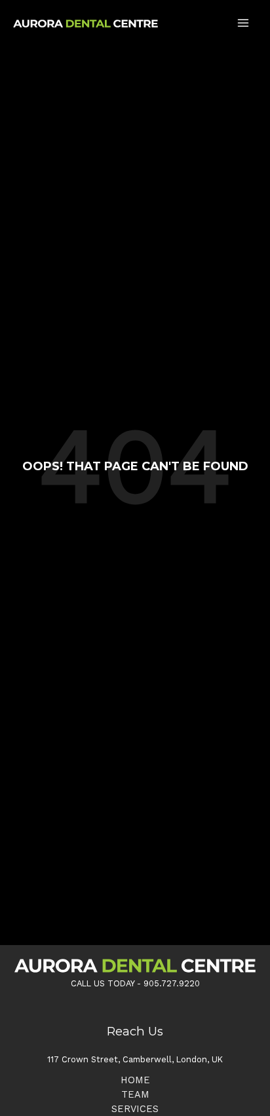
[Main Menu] (243, 23)
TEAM (135, 1094)
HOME (135, 1080)
